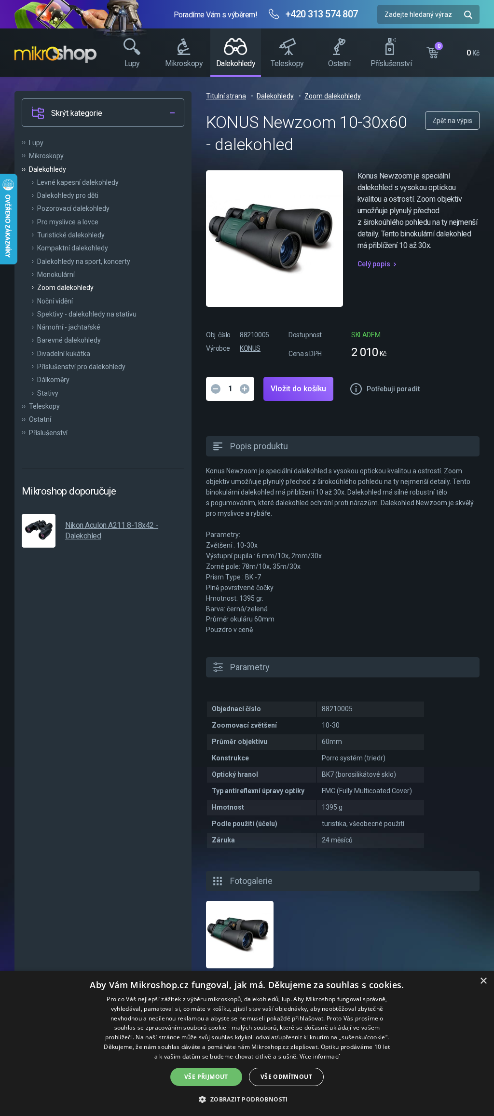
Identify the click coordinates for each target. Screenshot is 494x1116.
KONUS (250, 348)
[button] (247, 1098)
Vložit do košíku (298, 388)
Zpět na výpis (452, 120)
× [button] (483, 981)
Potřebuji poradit (393, 389)
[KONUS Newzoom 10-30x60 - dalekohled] (240, 934)
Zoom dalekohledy (332, 96)
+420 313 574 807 (322, 14)
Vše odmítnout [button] (286, 1077)
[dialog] (247, 1043)
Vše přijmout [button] (206, 1077)
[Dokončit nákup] (453, 50)
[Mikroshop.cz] (55, 54)
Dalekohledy (275, 96)
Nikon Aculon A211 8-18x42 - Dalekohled (111, 530)
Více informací (320, 1056)
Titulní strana (226, 96)
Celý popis (373, 264)
